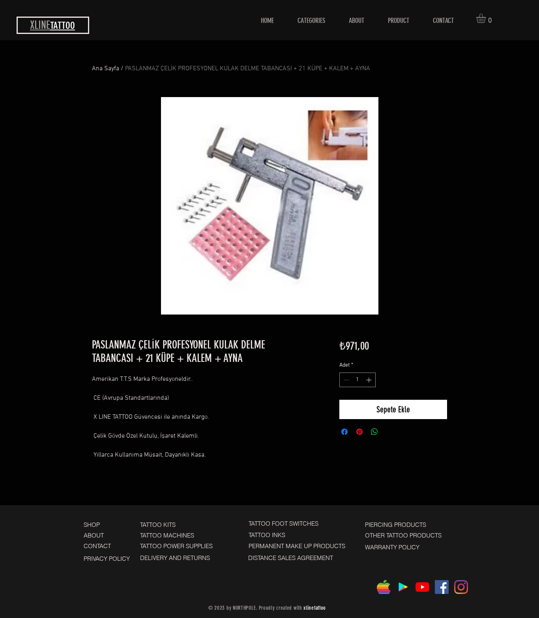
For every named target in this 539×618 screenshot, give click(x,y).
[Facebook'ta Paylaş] (344, 431)
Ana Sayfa (105, 69)
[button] (486, 18)
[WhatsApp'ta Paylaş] (374, 431)
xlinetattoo (314, 608)
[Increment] (369, 380)
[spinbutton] (357, 380)
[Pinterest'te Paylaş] (359, 431)
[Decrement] (345, 380)
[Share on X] (389, 431)
